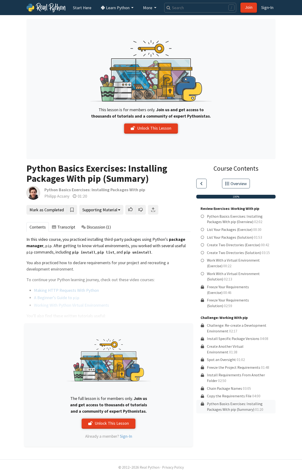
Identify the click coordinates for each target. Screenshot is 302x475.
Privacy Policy (173, 467)
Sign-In (126, 436)
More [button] (148, 7)
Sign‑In (267, 7)
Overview (239, 183)
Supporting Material (99, 209)
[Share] (153, 210)
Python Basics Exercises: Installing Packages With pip (94, 189)
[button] (130, 210)
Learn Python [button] (117, 7)
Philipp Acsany (56, 196)
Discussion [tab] (99, 227)
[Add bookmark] (72, 210)
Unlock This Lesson (154, 128)
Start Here (82, 7)
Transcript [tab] (66, 227)
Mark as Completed (46, 209)
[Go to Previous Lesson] (201, 183)
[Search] (167, 7)
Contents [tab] (37, 227)
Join (248, 7)
